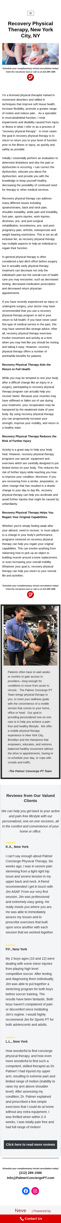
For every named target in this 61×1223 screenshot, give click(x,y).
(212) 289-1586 (30, 1172)
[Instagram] (35, 1191)
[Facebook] (26, 1191)
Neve (20, 1210)
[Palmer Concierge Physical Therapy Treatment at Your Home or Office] (30, 5)
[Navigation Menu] (30, 13)
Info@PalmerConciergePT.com (30, 1178)
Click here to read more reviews (30, 1144)
